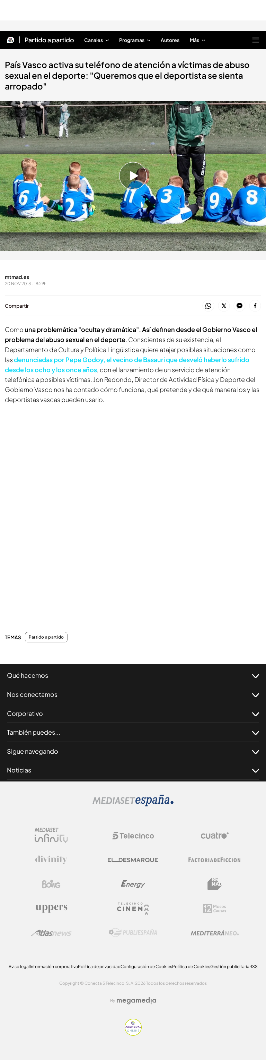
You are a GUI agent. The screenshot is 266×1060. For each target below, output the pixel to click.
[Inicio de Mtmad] (11, 39)
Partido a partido (49, 40)
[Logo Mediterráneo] (214, 932)
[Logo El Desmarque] (133, 860)
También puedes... (33, 732)
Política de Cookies (191, 966)
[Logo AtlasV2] (51, 933)
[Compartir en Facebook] (255, 306)
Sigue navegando (32, 751)
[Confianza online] (133, 1033)
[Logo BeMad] (214, 884)
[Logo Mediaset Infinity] (51, 835)
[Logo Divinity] (51, 860)
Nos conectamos (32, 694)
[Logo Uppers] (51, 908)
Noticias (19, 770)
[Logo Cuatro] (215, 835)
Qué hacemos (27, 675)
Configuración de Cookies (146, 966)
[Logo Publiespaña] (133, 932)
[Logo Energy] (133, 884)
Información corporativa (54, 966)
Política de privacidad (99, 966)
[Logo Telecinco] (133, 835)
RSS (253, 966)
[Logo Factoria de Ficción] (214, 860)
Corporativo (25, 713)
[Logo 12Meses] (214, 908)
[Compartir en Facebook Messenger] (239, 306)
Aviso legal (19, 966)
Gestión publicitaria (229, 966)
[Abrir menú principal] (255, 39)
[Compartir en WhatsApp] (208, 306)
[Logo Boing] (51, 884)
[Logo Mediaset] (133, 804)
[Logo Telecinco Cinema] (133, 908)
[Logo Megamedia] (136, 1000)
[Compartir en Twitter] (224, 306)
